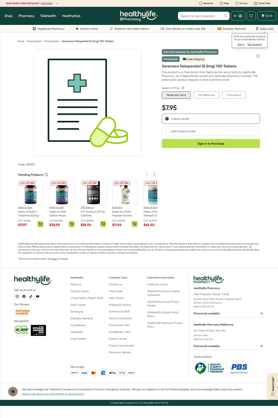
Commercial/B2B (119, 311)
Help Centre (116, 297)
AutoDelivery (77, 325)
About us (75, 284)
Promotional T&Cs (119, 325)
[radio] (167, 119)
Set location (254, 44)
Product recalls (118, 338)
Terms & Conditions (120, 318)
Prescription (34, 41)
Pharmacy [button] (26, 16)
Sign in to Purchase (211, 143)
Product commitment (121, 345)
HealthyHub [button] (71, 16)
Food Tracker (78, 304)
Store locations (203, 356)
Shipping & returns (120, 304)
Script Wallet (78, 338)
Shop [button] (8, 16)
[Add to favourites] (258, 56)
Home (20, 41)
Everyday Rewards (81, 318)
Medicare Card (176, 95)
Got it (241, 44)
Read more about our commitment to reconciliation (53, 393)
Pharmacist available (207, 313)
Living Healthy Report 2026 (86, 297)
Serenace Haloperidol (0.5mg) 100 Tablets (87, 41)
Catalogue (76, 311)
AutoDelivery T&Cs (119, 331)
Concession (234, 94)
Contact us (115, 284)
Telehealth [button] (48, 16)
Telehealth (76, 331)
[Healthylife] (139, 16)
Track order (115, 291)
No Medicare (206, 94)
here (54, 258)
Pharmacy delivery (120, 352)
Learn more (46, 3)
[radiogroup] (211, 125)
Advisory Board (79, 291)
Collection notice (157, 284)
